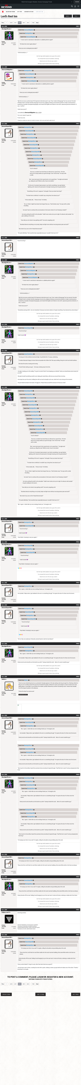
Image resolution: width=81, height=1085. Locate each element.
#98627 (77, 715)
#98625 (77, 643)
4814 (28, 22)
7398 (33, 22)
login (40, 977)
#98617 (77, 260)
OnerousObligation (28, 29)
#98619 (77, 350)
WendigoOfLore (29, 33)
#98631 (77, 909)
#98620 (77, 387)
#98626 (77, 676)
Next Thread (76, 994)
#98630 (77, 876)
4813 (24, 22)
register (51, 977)
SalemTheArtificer (28, 354)
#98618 (77, 324)
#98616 (77, 237)
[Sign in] (75, 6)
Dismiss (77, 1)
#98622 (77, 542)
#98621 (77, 518)
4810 (11, 22)
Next (37, 22)
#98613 (77, 26)
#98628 (77, 774)
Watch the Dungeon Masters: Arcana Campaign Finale (37, 2)
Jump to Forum (40, 994)
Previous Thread (6, 994)
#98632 (77, 934)
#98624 (77, 605)
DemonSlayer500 (29, 130)
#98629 (77, 854)
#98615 (77, 123)
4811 (15, 22)
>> (34, 29)
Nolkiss (26, 680)
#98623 (77, 582)
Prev (3, 22)
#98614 (77, 67)
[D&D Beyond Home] (6, 6)
